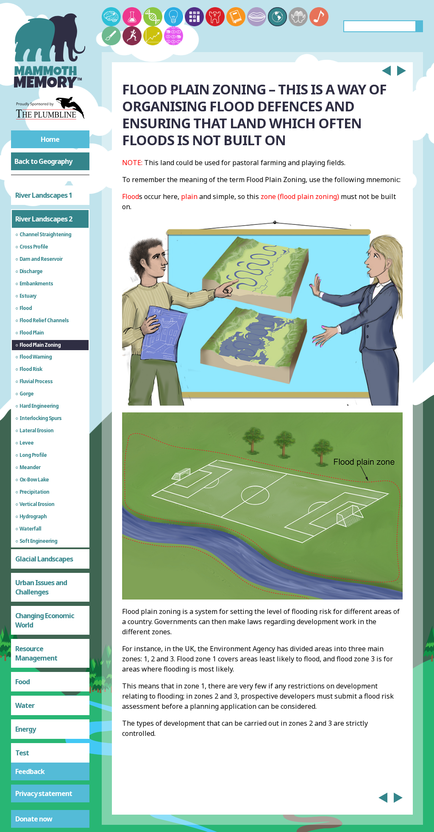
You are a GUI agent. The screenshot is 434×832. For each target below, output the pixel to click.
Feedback (30, 771)
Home (50, 139)
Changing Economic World (44, 620)
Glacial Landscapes (44, 559)
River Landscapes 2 (43, 219)
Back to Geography (43, 161)
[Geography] (277, 16)
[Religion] (298, 16)
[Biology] (152, 16)
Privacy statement (43, 793)
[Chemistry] (132, 16)
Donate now (33, 819)
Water (24, 705)
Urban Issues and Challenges (41, 587)
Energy (25, 729)
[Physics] (173, 16)
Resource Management (36, 653)
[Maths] (194, 16)
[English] (235, 16)
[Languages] (256, 16)
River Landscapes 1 (43, 195)
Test (22, 752)
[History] (215, 16)
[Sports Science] (132, 35)
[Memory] (111, 16)
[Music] (318, 16)
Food (22, 681)
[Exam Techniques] (173, 35)
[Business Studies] (152, 35)
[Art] (111, 35)
